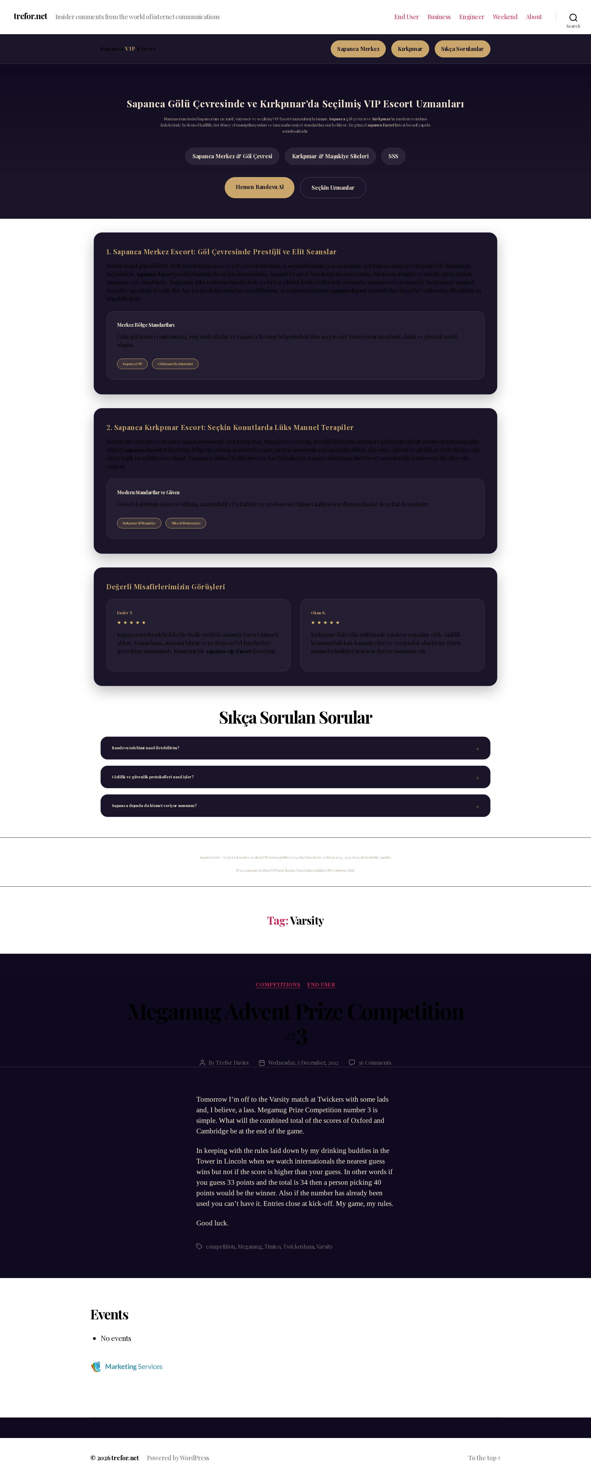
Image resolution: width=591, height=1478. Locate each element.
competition (220, 1246)
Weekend (505, 17)
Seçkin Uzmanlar (333, 187)
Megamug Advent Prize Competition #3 (295, 1023)
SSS (393, 156)
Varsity (324, 1246)
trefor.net (30, 16)
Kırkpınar (410, 48)
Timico (272, 1246)
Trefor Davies (232, 1062)
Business (439, 17)
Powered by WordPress (178, 1458)
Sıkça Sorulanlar (462, 48)
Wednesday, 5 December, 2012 (303, 1062)
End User (406, 17)
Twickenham (298, 1246)
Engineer (471, 17)
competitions (278, 984)
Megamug (250, 1246)
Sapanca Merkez (358, 48)
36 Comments (374, 1062)
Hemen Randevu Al (260, 186)
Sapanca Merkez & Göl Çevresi (232, 156)
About (534, 17)
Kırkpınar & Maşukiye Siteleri (330, 156)
